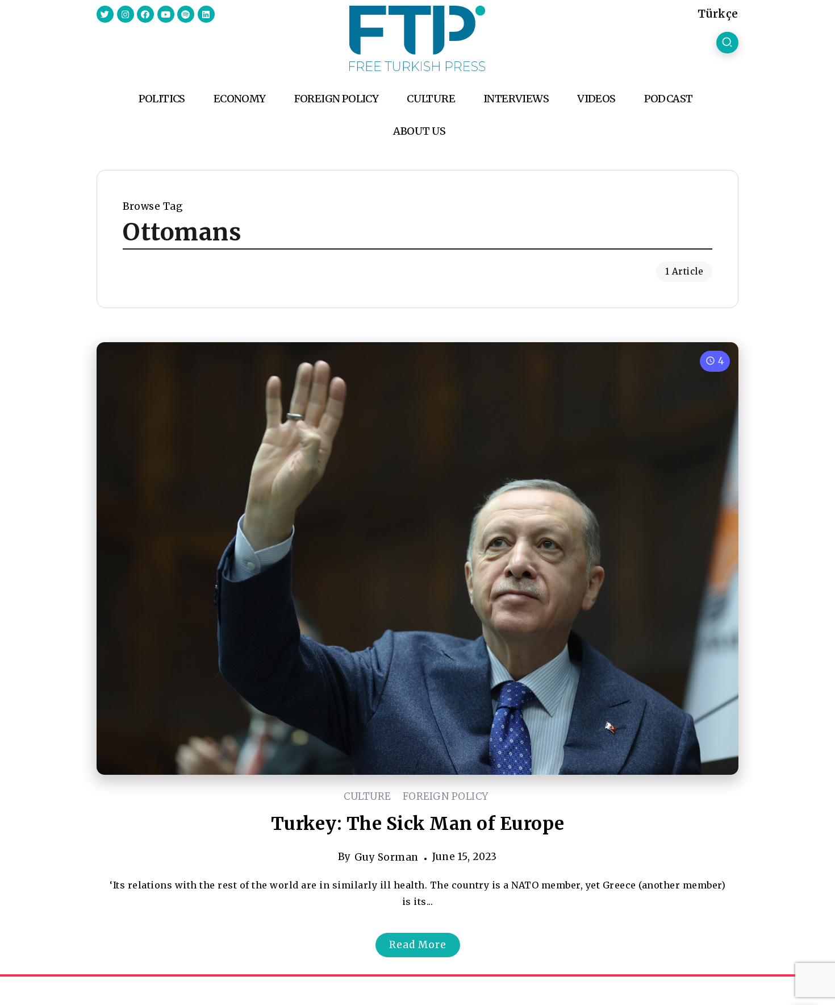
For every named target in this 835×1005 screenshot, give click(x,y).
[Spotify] (185, 14)
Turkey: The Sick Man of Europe (418, 823)
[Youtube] (165, 14)
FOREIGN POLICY (446, 796)
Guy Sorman (386, 857)
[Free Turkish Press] (417, 37)
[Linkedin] (206, 14)
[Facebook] (145, 14)
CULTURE (367, 796)
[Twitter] (105, 14)
